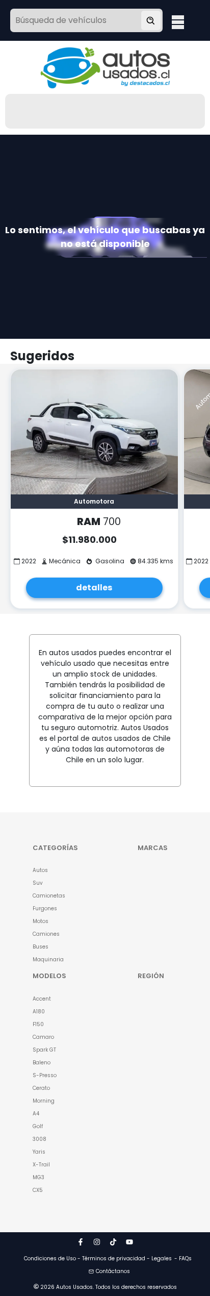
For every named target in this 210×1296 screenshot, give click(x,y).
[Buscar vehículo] (151, 20)
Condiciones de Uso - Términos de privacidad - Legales (98, 1258)
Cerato (41, 1088)
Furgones (45, 908)
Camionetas (49, 896)
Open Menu (178, 21)
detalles (94, 587)
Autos (40, 870)
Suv (38, 883)
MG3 (38, 1177)
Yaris (39, 1152)
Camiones (46, 934)
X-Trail (41, 1164)
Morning (44, 1101)
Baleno (41, 1062)
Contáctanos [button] (113, 1271)
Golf (38, 1126)
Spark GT (44, 1050)
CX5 (38, 1190)
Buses (40, 947)
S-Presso (45, 1075)
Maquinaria (48, 959)
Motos (40, 921)
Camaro (43, 1037)
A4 (36, 1113)
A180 (39, 1011)
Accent (42, 999)
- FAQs (183, 1258)
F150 (38, 1024)
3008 (39, 1139)
